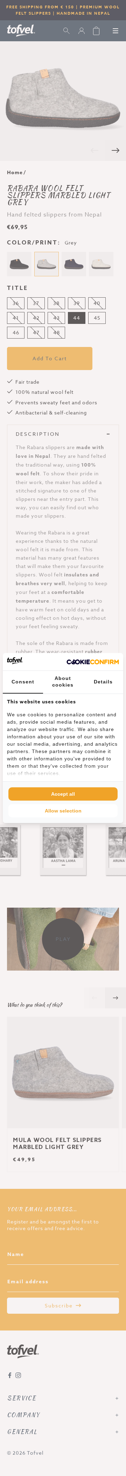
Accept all (63, 794)
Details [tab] (103, 681)
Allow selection (63, 811)
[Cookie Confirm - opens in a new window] (92, 661)
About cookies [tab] (63, 681)
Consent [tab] (23, 681)
